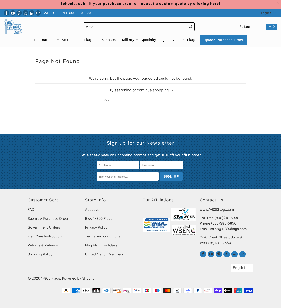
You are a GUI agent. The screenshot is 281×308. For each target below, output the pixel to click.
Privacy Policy (96, 227)
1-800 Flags (50, 278)
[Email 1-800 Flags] (38, 13)
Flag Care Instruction (45, 236)
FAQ (31, 209)
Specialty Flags (154, 40)
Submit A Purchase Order (48, 218)
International (45, 40)
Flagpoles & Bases (100, 40)
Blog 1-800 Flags (98, 218)
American (70, 40)
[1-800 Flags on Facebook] (6, 13)
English (266, 13)
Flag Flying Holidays (101, 245)
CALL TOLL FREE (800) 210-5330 (67, 13)
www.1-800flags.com (217, 209)
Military (129, 40)
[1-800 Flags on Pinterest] (19, 13)
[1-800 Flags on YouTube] (12, 13)
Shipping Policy (40, 254)
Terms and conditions (102, 236)
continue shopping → (155, 90)
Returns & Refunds (43, 245)
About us (92, 209)
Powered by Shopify (78, 278)
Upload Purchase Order (223, 40)
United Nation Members (104, 254)
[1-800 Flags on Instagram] (25, 13)
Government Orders (44, 227)
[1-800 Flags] (13, 27)
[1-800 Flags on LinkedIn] (31, 13)
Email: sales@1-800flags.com (223, 229)
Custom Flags (184, 40)
